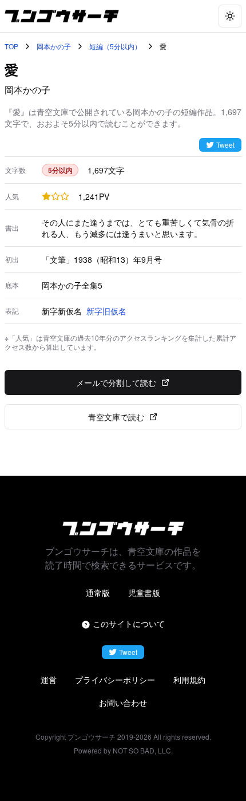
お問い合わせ (123, 702)
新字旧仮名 (106, 311)
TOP (11, 46)
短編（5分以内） (115, 46)
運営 (49, 679)
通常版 (98, 592)
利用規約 (189, 679)
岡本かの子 (54, 46)
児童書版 (144, 592)
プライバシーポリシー (115, 679)
